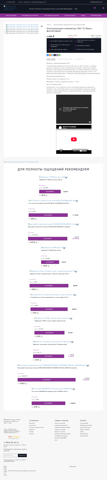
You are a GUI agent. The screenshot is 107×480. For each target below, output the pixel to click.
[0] (94, 9)
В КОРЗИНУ (50, 191)
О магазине (46, 9)
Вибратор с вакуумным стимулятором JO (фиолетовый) (50, 344)
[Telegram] (52, 55)
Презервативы (96, 15)
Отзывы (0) (79, 59)
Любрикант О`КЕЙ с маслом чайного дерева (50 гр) (50, 320)
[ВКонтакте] (48, 55)
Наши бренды (84, 435)
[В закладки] (41, 27)
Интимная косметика (30, 15)
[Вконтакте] (5, 437)
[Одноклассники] (50, 55)
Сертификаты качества (61, 435)
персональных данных (9, 461)
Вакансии (32, 429)
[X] (55, 55)
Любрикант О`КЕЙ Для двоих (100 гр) (50, 179)
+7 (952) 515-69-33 (96, 2)
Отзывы (31, 431)
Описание (51, 59)
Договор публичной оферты (63, 433)
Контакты (38, 9)
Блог (76, 9)
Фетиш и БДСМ (70, 15)
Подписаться (22, 455)
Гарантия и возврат (60, 429)
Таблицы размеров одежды (62, 427)
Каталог (32, 9)
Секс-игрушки (11, 15)
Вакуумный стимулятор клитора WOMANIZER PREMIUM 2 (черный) (49, 226)
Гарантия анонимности (61, 425)
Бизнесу (31, 433)
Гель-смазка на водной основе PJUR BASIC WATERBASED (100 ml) (49, 203)
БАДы (83, 15)
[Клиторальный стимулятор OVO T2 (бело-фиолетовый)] (25, 25)
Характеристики (65, 59)
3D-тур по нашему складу (36, 427)
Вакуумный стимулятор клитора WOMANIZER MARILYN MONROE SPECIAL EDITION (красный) (47, 368)
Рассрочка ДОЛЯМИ (60, 438)
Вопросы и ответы (60, 431)
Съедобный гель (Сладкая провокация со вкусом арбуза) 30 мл (49, 297)
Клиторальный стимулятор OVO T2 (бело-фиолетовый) (22, 162)
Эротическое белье (51, 15)
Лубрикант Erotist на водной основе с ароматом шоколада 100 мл (49, 273)
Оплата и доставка (56, 9)
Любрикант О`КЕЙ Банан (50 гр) (51, 250)
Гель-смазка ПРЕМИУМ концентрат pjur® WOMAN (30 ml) (50, 391)
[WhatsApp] (59, 55)
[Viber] (57, 55)
